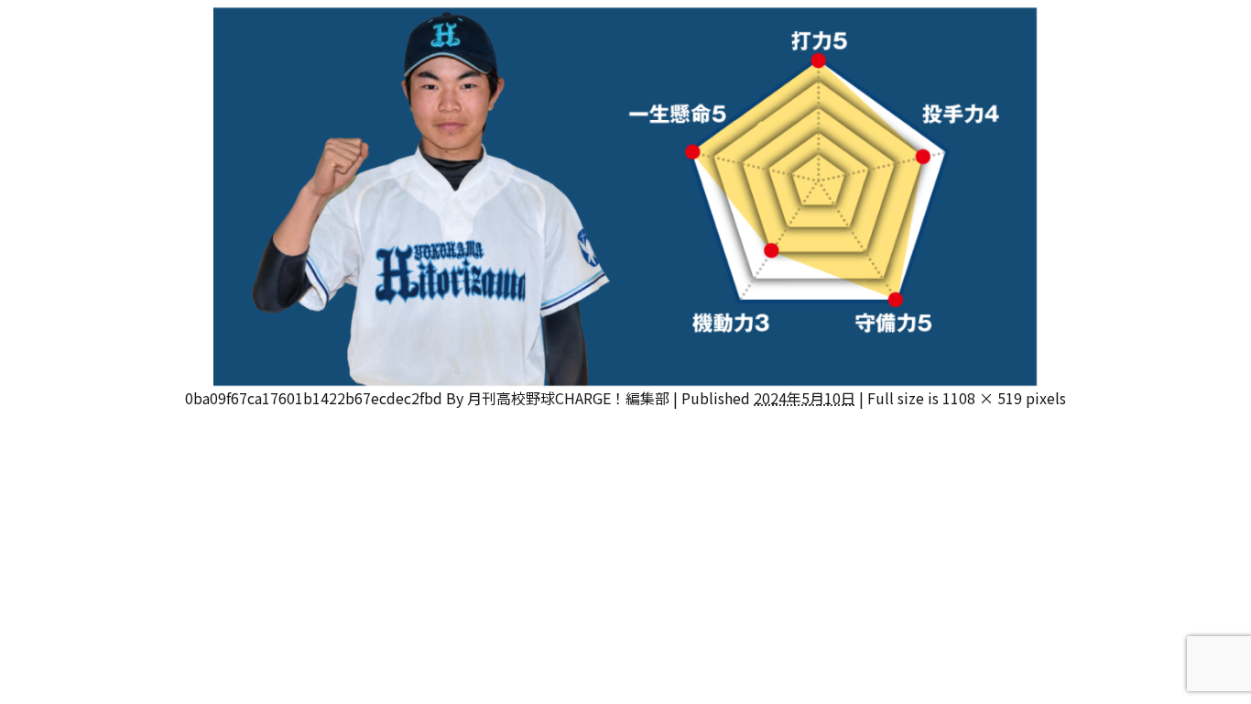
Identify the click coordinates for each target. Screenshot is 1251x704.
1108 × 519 (982, 398)
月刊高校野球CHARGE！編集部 (568, 398)
